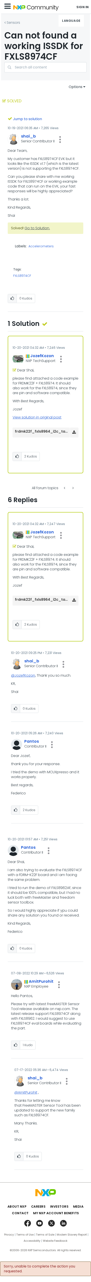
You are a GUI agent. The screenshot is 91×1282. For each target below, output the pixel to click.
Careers (38, 1206)
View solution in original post (37, 417)
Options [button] (75, 86)
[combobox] (45, 67)
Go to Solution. (37, 228)
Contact (20, 1213)
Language (71, 20)
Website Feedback (55, 1241)
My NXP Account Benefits (56, 1213)
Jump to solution (27, 118)
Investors (59, 1206)
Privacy (9, 1234)
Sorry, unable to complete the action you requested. (39, 1269)
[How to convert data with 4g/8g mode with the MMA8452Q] (65, 487)
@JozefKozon (23, 675)
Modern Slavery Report (72, 1234)
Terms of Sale (45, 1234)
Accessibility (32, 1241)
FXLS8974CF (22, 276)
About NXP (17, 1206)
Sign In (82, 7)
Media (78, 1206)
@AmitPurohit (25, 1092)
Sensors (13, 22)
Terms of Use (25, 1234)
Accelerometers (41, 246)
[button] (60, 139)
